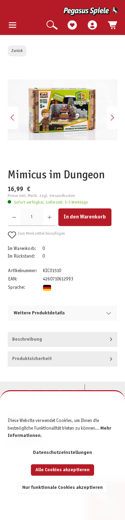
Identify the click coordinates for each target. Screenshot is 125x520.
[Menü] (12, 25)
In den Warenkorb (85, 216)
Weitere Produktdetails (39, 313)
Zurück (17, 51)
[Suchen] (52, 25)
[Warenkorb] (112, 25)
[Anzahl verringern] (14, 217)
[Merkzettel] (72, 25)
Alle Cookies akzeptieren (62, 470)
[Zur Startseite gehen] (63, 11)
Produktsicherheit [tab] (32, 359)
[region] (63, 117)
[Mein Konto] (92, 25)
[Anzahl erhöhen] (49, 217)
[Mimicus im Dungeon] (62, 110)
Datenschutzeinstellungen (62, 452)
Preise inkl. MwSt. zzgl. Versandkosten (41, 196)
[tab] (63, 339)
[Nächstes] (112, 117)
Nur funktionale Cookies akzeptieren (62, 487)
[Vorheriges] (13, 117)
